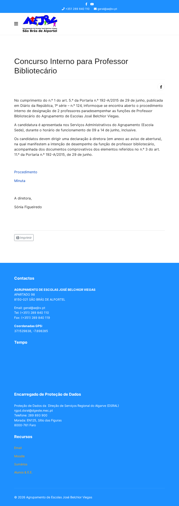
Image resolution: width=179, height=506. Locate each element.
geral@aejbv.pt (107, 8)
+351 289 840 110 (77, 8)
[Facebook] (161, 86)
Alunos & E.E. (23, 472)
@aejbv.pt (38, 308)
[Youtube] (92, 4)
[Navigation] (16, 24)
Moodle (19, 456)
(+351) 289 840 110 (34, 312)
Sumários (20, 464)
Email (18, 448)
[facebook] (86, 4)
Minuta (19, 180)
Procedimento (25, 172)
